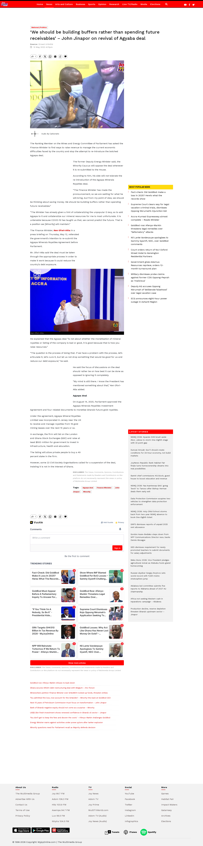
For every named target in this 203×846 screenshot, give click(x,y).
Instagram (130, 810)
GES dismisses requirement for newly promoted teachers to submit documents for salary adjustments (150, 551)
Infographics (131, 821)
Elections (155, 4)
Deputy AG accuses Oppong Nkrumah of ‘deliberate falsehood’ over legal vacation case (149, 289)
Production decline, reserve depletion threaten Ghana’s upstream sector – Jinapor (148, 613)
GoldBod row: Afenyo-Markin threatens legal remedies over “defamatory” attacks (147, 228)
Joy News (93, 793)
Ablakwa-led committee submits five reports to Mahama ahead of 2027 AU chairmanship (148, 590)
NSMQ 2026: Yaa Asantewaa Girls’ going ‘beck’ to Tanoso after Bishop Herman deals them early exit (149, 490)
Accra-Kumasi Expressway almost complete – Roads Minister (149, 218)
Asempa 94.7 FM (61, 810)
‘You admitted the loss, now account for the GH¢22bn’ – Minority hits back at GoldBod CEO (70, 698)
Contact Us (21, 804)
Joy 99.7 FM (58, 793)
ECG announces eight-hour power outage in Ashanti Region (149, 300)
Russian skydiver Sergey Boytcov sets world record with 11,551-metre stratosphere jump (148, 577)
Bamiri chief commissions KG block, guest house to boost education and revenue (150, 479)
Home (40, 4)
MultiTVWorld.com (98, 810)
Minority (86, 492)
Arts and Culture (64, 4)
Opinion (102, 4)
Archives (165, 815)
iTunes (133, 832)
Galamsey (166, 810)
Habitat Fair (167, 799)
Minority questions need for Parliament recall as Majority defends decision (62, 727)
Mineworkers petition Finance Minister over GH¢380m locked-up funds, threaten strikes (69, 693)
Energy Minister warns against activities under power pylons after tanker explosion (66, 722)
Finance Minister (104, 488)
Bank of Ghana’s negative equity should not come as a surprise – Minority (62, 708)
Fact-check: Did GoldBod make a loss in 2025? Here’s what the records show (148, 195)
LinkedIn (129, 815)
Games (165, 793)
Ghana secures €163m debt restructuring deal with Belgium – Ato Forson (62, 688)
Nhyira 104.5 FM (60, 821)
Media (143, 4)
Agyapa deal (88, 488)
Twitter (128, 804)
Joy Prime (93, 804)
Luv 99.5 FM (58, 815)
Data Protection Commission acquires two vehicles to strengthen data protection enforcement (150, 502)
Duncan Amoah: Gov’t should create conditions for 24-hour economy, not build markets (151, 454)
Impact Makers (169, 804)
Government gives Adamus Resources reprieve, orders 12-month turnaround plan (147, 265)
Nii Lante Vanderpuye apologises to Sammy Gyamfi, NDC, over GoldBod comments (149, 241)
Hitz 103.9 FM (59, 804)
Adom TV (93, 799)
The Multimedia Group (27, 793)
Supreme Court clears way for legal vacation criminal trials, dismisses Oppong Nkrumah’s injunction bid (150, 207)
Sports (91, 4)
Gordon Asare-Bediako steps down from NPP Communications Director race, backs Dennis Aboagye (150, 538)
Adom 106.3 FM (60, 799)
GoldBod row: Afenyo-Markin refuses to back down (52, 683)
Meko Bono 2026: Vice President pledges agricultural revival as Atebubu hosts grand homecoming (150, 564)
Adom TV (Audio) (97, 815)
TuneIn (115, 832)
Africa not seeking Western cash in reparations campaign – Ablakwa (147, 602)
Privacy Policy (22, 815)
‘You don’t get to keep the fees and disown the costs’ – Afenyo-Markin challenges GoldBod (70, 718)
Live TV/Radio (129, 4)
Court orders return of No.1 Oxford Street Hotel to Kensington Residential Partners (149, 253)
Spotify (151, 832)
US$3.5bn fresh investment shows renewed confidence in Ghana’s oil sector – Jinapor (68, 713)
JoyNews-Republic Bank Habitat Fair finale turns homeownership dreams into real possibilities (149, 467)
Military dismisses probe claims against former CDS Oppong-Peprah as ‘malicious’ (150, 277)
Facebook (130, 799)
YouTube (129, 793)
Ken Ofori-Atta (62, 230)
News (49, 4)
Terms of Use (22, 810)
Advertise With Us (24, 799)
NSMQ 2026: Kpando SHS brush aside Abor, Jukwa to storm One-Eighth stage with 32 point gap (149, 441)
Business (80, 4)
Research (114, 4)
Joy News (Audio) (97, 821)
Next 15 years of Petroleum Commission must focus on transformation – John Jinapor (68, 703)
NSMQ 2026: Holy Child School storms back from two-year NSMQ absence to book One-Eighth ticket (149, 515)
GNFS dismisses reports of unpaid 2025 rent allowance (149, 527)
